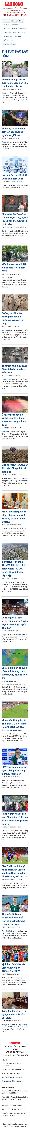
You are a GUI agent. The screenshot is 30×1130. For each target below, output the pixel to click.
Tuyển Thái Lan (7, 883)
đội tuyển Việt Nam (18, 980)
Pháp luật (6, 29)
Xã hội (14, 21)
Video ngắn (5, 142)
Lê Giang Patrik (13, 931)
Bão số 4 (5, 685)
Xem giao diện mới (9, 44)
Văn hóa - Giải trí (19, 32)
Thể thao (6, 25)
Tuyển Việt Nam (7, 734)
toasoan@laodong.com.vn (15, 1081)
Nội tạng (5, 330)
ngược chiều (23, 1025)
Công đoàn (7, 32)
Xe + (12, 40)
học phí (23, 185)
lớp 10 (25, 93)
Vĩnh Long (5, 432)
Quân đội (12, 531)
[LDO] (15, 69)
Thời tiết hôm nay (8, 379)
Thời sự (14, 29)
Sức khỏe (18, 36)
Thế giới (5, 40)
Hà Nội (4, 231)
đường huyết (6, 339)
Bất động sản (7, 36)
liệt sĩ (20, 282)
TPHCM (4, 582)
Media (21, 21)
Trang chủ (6, 21)
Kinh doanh (15, 25)
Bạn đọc (23, 29)
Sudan (22, 481)
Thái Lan (16, 787)
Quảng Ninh (5, 1025)
